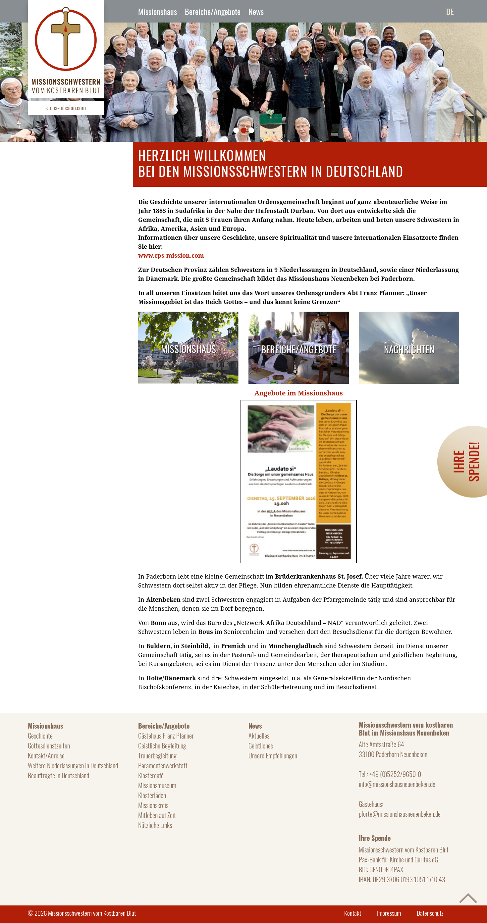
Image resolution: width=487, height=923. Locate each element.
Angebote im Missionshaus (298, 392)
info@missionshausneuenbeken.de (397, 784)
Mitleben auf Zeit (157, 815)
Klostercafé (151, 775)
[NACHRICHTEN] (409, 316)
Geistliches (260, 745)
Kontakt (352, 912)
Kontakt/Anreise (46, 755)
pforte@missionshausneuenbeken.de (400, 814)
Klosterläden (152, 795)
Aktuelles (258, 736)
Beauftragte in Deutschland (58, 775)
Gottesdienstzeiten (49, 745)
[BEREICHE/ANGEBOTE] (298, 316)
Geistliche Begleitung (162, 745)
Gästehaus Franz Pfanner (166, 736)
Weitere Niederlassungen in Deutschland (73, 765)
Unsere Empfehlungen (272, 755)
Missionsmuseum (157, 785)
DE (450, 11)
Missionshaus (157, 11)
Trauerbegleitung (157, 755)
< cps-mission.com (66, 107)
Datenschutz (430, 912)
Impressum (389, 912)
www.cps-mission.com (171, 255)
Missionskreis (153, 805)
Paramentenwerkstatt (163, 765)
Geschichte (40, 736)
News (256, 11)
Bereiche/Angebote (213, 11)
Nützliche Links (155, 825)
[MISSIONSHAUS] (188, 316)
